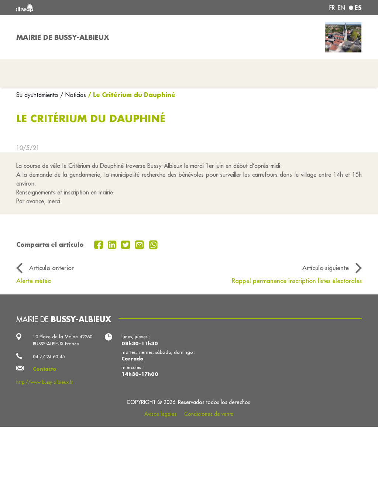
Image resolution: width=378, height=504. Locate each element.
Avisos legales (160, 414)
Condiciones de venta (209, 414)
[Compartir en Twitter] (126, 244)
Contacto (44, 369)
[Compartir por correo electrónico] (140, 244)
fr (332, 7)
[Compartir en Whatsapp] (153, 244)
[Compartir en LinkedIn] (113, 244)
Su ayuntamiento (38, 95)
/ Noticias (73, 95)
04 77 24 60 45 (49, 356)
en (341, 7)
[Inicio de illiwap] (85, 7)
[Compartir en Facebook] (99, 244)
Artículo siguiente (325, 268)
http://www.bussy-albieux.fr (44, 382)
